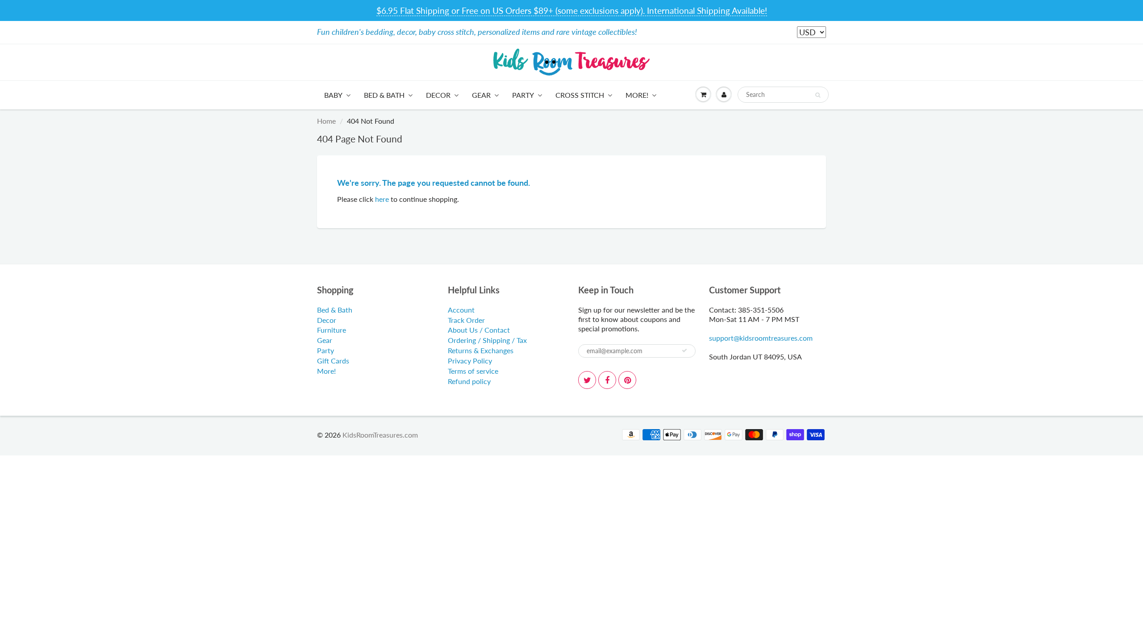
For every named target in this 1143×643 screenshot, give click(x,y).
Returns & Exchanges (480, 350)
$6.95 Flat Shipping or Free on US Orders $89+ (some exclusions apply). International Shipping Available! (571, 10)
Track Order (466, 320)
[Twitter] (587, 380)
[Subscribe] (684, 350)
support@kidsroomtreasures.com (761, 338)
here (382, 199)
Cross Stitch (579, 95)
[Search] (818, 95)
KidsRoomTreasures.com (380, 434)
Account (461, 309)
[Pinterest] (627, 380)
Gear (481, 95)
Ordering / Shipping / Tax (487, 340)
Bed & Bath (384, 95)
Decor (438, 95)
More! (637, 95)
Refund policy (469, 381)
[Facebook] (607, 380)
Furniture (331, 330)
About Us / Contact (479, 330)
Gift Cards (333, 360)
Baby (333, 95)
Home (326, 121)
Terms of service (473, 371)
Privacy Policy (470, 360)
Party (523, 95)
